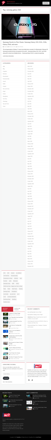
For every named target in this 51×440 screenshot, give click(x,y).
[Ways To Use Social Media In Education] (5, 331)
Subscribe (6, 378)
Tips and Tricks (6, 103)
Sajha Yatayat (14, 288)
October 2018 (30, 181)
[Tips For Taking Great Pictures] (5, 348)
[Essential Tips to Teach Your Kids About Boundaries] (5, 336)
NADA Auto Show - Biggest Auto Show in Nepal (13, 286)
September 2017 (31, 213)
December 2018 (30, 176)
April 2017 (30, 226)
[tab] (7, 309)
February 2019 (30, 171)
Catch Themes (38, 437)
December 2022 (30, 88)
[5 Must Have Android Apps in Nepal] (29, 408)
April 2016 (30, 256)
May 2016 (29, 253)
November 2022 (31, 91)
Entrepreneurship (6, 78)
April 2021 (30, 126)
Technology (5, 101)
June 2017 (29, 221)
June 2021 (29, 123)
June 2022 (29, 103)
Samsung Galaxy (7, 291)
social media (6, 294)
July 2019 (29, 158)
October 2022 (30, 93)
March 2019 (30, 168)
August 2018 (30, 186)
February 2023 (30, 83)
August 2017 (30, 216)
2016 (8, 273)
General (4, 81)
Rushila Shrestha (20, 46)
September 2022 (31, 96)
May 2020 (29, 138)
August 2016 (30, 246)
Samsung (20, 288)
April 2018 (30, 196)
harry (29, 312)
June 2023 (29, 76)
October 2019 (30, 151)
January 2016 (30, 263)
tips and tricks (12, 294)
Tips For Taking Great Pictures (15, 347)
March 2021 (30, 128)
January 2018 (30, 203)
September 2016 (31, 243)
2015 (4, 273)
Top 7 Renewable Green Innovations (16, 317)
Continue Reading (8, 56)
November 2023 (31, 71)
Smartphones (5, 96)
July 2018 (29, 188)
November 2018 (31, 178)
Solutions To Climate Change (14, 313)
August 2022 (30, 98)
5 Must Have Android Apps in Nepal (40, 407)
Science (4, 93)
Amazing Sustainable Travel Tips (15, 321)
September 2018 (31, 183)
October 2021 (30, 118)
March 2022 (30, 111)
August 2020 (30, 133)
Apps (4, 66)
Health (4, 83)
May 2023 (29, 78)
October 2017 (30, 211)
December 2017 (30, 206)
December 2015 (30, 266)
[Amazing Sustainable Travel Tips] (5, 322)
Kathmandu (15, 280)
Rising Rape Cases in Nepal (36, 312)
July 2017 (29, 218)
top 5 (18, 294)
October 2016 (30, 241)
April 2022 (30, 108)
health (10, 280)
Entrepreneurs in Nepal (8, 278)
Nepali (9, 288)
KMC (13, 283)
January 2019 (30, 173)
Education (5, 73)
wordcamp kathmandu (12, 296)
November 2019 (31, 148)
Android (12, 273)
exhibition (16, 278)
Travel (4, 106)
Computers (5, 71)
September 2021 (31, 121)
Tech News (5, 98)
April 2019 (30, 166)
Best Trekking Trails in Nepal (36, 314)
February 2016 (30, 261)
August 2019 (30, 156)
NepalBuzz (11, 1)
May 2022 (29, 106)
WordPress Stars (7, 302)
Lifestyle (5, 46)
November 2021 (31, 116)
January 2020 (30, 146)
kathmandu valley (7, 283)
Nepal (5, 288)
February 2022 (30, 113)
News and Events (6, 88)
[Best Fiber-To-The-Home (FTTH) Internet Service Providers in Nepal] (29, 395)
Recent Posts (5, 309)
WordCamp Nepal (7, 299)
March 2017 (30, 228)
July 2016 (29, 248)
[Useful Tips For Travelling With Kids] (5, 326)
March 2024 (30, 66)
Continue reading (42, 376)
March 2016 (30, 258)
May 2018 (29, 193)
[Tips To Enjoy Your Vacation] (5, 353)
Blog (4, 68)
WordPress (14, 299)
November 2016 (31, 238)
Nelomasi (29, 325)
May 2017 (29, 223)
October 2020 (30, 131)
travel (5, 296)
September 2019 (31, 153)
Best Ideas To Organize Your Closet (15, 356)
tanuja (29, 314)
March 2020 (30, 141)
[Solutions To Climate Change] (5, 314)
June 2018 (29, 191)
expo (21, 278)
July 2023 (29, 73)
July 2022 (29, 101)
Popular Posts (17, 309)
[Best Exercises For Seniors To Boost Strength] (5, 343)
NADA (17, 283)
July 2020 (29, 136)
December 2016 (30, 236)
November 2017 (31, 208)
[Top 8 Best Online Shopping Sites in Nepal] (29, 402)
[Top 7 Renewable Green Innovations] (5, 318)
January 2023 (30, 86)
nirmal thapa (30, 321)
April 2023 (30, 81)
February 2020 (30, 143)
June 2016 (29, 251)
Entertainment (5, 76)
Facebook (5, 280)
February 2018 (30, 201)
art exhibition (18, 273)
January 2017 (30, 233)
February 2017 (30, 231)
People (4, 91)
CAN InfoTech (6, 275)
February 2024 (30, 68)
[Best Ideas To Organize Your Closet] (5, 357)
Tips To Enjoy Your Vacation (14, 352)
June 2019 (29, 161)
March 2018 (30, 198)
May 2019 (29, 163)
